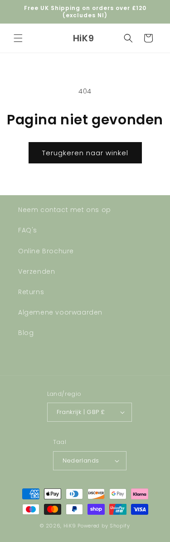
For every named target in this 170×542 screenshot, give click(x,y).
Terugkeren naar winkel (85, 153)
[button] (18, 38)
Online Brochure (46, 251)
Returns (31, 291)
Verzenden (36, 271)
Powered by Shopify (104, 525)
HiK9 (69, 525)
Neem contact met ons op (64, 209)
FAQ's (27, 230)
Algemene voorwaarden (60, 312)
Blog (26, 332)
